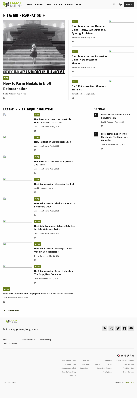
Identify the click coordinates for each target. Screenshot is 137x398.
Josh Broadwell (41, 278)
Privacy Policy (45, 339)
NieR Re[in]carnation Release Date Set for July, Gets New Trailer (54, 227)
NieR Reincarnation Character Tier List (54, 183)
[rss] (104, 328)
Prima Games (70, 364)
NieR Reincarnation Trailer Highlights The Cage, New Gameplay (53, 272)
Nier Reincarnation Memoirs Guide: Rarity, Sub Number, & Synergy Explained (89, 29)
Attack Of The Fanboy (125, 360)
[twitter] (118, 328)
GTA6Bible (72, 375)
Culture (58, 4)
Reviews (39, 4)
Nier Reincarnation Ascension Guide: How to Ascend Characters (53, 121)
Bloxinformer (128, 372)
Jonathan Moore (79, 37)
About (5, 339)
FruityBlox (107, 372)
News (29, 4)
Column (69, 4)
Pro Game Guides (69, 360)
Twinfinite (86, 360)
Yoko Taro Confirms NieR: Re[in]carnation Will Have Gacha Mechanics (39, 293)
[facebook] (124, 328)
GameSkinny (85, 368)
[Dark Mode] (120, 4)
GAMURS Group (128, 382)
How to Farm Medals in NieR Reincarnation (115, 116)
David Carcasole (41, 256)
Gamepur (108, 360)
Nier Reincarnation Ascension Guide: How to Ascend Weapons (89, 59)
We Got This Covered (103, 364)
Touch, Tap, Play (69, 372)
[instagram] (111, 328)
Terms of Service (28, 339)
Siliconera (86, 364)
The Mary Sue (128, 368)
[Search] (114, 4)
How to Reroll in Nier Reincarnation (52, 141)
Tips (49, 4)
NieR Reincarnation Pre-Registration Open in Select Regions (53, 250)
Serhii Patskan (9, 94)
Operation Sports (104, 368)
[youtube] (131, 328)
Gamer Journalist (68, 368)
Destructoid (129, 364)
